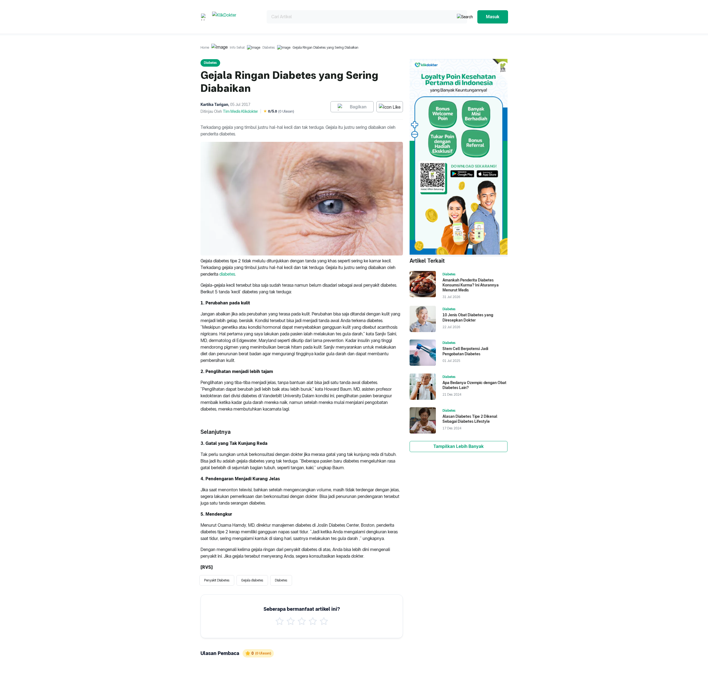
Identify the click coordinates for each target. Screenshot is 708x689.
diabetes (227, 274)
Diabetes (268, 47)
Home (205, 47)
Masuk (492, 16)
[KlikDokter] (235, 17)
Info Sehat (237, 47)
